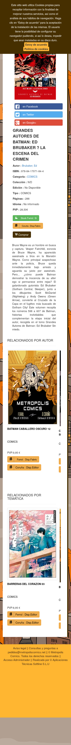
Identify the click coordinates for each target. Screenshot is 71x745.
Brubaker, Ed (29, 165)
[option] (32, 411)
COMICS (32, 176)
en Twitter (28, 114)
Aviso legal (19, 648)
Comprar (23, 234)
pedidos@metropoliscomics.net (26, 652)
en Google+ (29, 122)
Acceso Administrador (16, 660)
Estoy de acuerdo (36, 44)
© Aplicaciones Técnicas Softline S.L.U (45, 662)
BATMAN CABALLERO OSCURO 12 (28, 429)
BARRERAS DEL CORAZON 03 (26, 584)
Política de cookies (36, 49)
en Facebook (30, 106)
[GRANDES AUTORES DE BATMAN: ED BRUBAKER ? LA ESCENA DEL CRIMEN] (39, 68)
